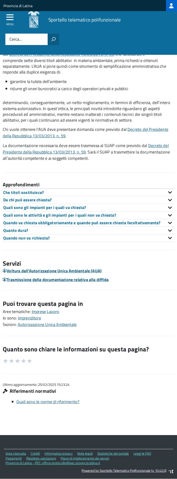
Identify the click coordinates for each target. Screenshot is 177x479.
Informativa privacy (58, 453)
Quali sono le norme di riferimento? (47, 402)
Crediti (35, 453)
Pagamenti (14, 458)
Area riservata (16, 453)
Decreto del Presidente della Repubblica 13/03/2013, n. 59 (86, 148)
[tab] (88, 192)
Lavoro (53, 311)
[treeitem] (171, 5)
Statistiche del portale (113, 453)
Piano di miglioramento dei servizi (85, 458)
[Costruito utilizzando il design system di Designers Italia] (171, 472)
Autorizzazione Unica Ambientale (47, 324)
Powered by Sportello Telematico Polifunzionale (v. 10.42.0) (124, 470)
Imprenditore (29, 318)
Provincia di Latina (17, 6)
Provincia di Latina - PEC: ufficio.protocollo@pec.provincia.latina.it (53, 463)
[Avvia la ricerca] (53, 39)
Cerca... (15, 39)
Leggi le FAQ (142, 453)
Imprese (39, 311)
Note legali (85, 453)
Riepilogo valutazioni (41, 458)
